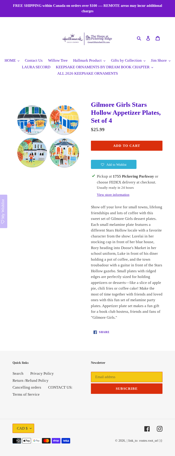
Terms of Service (26, 394)
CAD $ (22, 428)
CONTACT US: (60, 387)
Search (18, 373)
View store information (113, 194)
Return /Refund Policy (31, 380)
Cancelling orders (27, 387)
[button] (113, 164)
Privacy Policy (42, 373)
